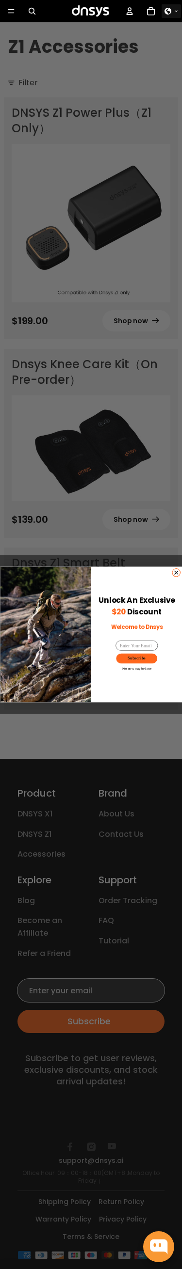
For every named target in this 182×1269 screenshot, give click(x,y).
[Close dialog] (176, 573)
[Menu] (11, 11)
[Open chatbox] (158, 1246)
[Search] (32, 11)
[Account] (129, 11)
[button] (171, 11)
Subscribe (137, 658)
